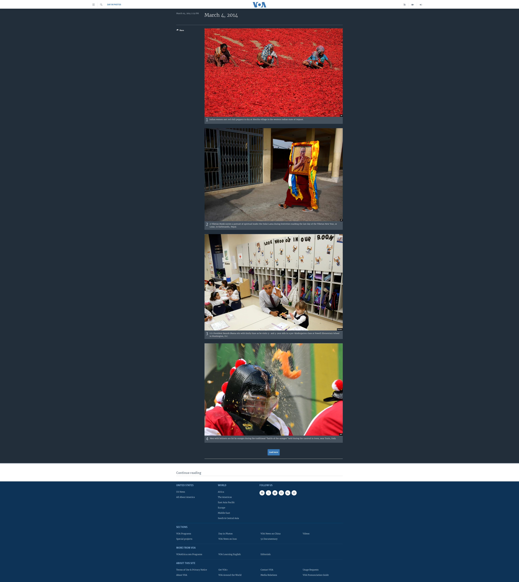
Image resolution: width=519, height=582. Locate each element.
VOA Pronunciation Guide (316, 575)
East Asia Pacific (226, 502)
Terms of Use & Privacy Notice (191, 569)
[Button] (180, 30)
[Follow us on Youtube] (274, 492)
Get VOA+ (223, 569)
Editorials (266, 554)
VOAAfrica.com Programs (189, 554)
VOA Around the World (230, 575)
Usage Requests (311, 569)
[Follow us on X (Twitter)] (268, 492)
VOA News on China (271, 533)
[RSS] (287, 492)
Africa (221, 492)
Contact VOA (267, 569)
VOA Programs (183, 533)
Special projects (184, 539)
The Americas (225, 497)
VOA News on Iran (227, 539)
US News (180, 492)
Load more (273, 452)
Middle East (224, 513)
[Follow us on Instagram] (281, 492)
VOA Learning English (229, 554)
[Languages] (404, 5)
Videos (306, 533)
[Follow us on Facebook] (262, 492)
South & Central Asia (228, 518)
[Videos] (413, 5)
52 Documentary (269, 539)
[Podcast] (294, 492)
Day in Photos (114, 5)
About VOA (181, 575)
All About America (185, 497)
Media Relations (269, 575)
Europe (221, 507)
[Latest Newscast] (421, 5)
